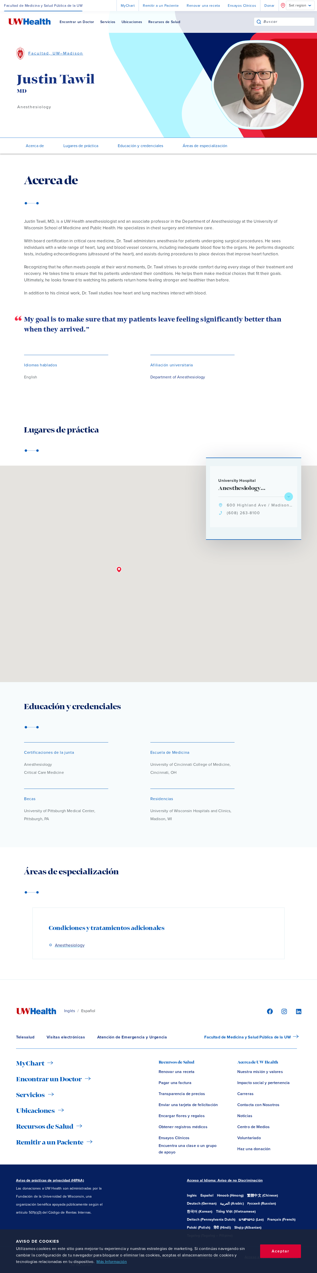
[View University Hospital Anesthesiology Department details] (288, 496)
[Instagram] (283, 1011)
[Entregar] (259, 22)
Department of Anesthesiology (177, 377)
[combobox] (289, 22)
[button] (119, 570)
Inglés (69, 1010)
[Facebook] (269, 1011)
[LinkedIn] (296, 1011)
